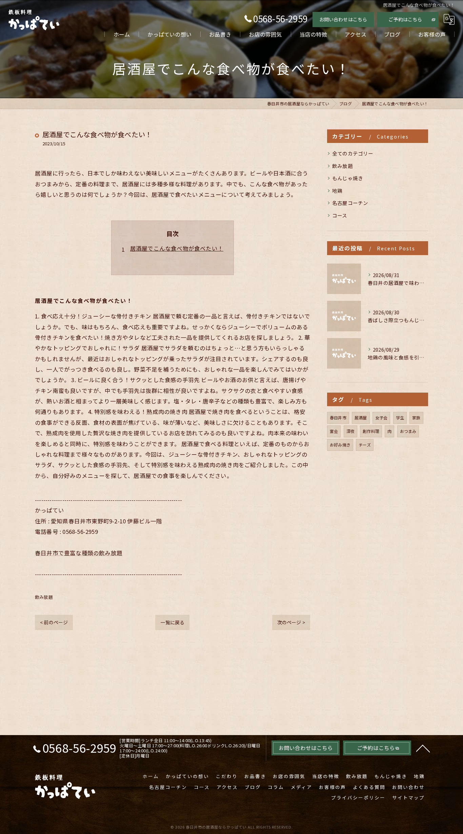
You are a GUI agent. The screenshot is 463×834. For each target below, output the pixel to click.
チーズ (365, 444)
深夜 (350, 431)
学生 (400, 417)
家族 (416, 417)
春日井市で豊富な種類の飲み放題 (78, 553)
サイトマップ (408, 797)
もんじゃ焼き (347, 178)
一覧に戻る (172, 622)
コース (339, 215)
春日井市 (338, 417)
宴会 (334, 431)
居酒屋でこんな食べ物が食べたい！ (176, 248)
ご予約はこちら (405, 19)
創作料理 (371, 431)
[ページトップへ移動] (423, 748)
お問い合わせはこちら (343, 19)
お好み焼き (340, 444)
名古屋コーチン (350, 202)
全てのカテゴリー (353, 153)
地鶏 (337, 190)
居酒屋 (361, 417)
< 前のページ (54, 622)
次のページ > (291, 622)
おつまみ (408, 431)
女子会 (381, 417)
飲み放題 (44, 597)
